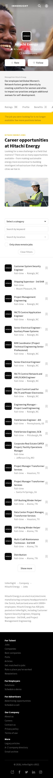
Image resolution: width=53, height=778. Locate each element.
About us (9, 716)
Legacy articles (12, 743)
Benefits (40, 107)
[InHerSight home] (20, 5)
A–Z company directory (16, 747)
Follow (39, 62)
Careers (8, 720)
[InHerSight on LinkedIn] (33, 772)
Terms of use (11, 732)
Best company (30, 53)
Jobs (7, 644)
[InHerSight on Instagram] (40, 772)
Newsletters (11, 673)
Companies (10, 648)
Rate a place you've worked (18, 669)
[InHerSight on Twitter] (26, 772)
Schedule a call (12, 704)
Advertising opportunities (18, 700)
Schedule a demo (13, 689)
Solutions (9, 685)
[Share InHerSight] (12, 772)
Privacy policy (11, 728)
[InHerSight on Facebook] (19, 772)
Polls (7, 656)
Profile (25, 107)
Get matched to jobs (15, 665)
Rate (16, 62)
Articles (9, 661)
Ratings (11, 107)
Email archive (11, 751)
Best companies (13, 652)
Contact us (10, 724)
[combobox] (26, 237)
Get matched (36, 49)
